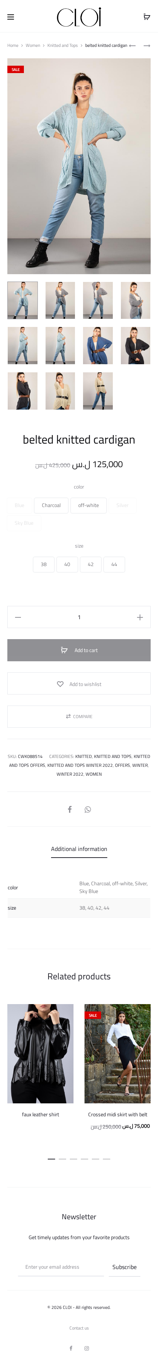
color (79, 486)
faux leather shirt (40, 1114)
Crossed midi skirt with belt (117, 1114)
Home (12, 45)
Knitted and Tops (62, 45)
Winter (140, 765)
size (79, 545)
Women (33, 45)
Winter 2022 (70, 774)
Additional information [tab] (79, 848)
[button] (19, 505)
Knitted (83, 756)
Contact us (79, 1328)
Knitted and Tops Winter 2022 (80, 765)
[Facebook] (70, 1348)
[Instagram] (87, 1348)
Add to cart (85, 650)
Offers (122, 765)
